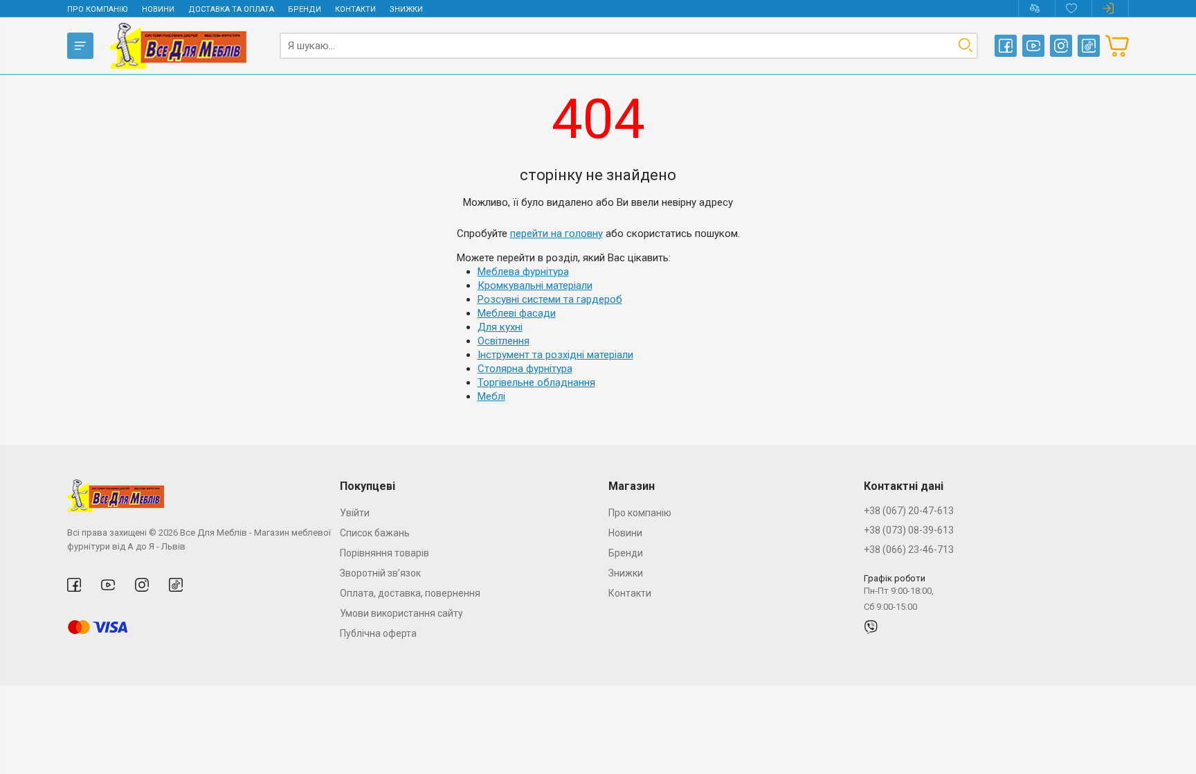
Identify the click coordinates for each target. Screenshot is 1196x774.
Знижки (406, 9)
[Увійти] (1110, 8)
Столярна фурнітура (525, 368)
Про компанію (97, 9)
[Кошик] (1117, 46)
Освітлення (503, 341)
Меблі (491, 396)
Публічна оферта (378, 633)
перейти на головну (556, 233)
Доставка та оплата (231, 9)
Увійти (355, 512)
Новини (158, 9)
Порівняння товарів (384, 552)
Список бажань (375, 532)
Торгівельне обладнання (536, 382)
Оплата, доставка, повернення (410, 593)
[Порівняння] (1036, 8)
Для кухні (500, 327)
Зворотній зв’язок (380, 573)
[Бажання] (1073, 8)
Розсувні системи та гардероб (550, 299)
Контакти (355, 9)
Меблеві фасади (517, 313)
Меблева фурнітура (523, 271)
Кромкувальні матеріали (535, 285)
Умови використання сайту (401, 613)
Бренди (304, 9)
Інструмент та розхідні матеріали (555, 355)
